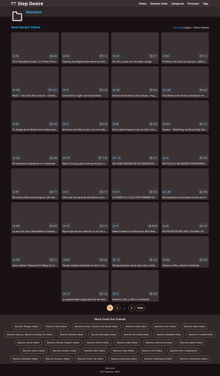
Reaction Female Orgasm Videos (63, 342)
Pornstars (193, 3)
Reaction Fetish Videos (98, 342)
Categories (177, 3)
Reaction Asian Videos (165, 326)
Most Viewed (201, 27)
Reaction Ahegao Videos (27, 326)
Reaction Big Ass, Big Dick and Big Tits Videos (30, 334)
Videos (143, 3)
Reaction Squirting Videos (124, 358)
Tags (205, 3)
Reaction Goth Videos (127, 342)
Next (140, 308)
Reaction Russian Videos (57, 358)
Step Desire (30, 3)
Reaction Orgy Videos (123, 350)
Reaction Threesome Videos (193, 358)
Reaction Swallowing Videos (158, 358)
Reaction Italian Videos (191, 342)
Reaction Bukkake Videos (169, 334)
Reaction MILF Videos (95, 350)
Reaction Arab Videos (136, 326)
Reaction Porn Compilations (184, 350)
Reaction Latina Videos (33, 350)
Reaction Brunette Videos (136, 334)
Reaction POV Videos (152, 350)
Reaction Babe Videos (194, 326)
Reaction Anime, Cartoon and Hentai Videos (96, 326)
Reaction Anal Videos (56, 326)
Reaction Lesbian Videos (65, 350)
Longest (187, 27)
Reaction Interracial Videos (158, 342)
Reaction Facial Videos (28, 342)
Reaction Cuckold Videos (201, 334)
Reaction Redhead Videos (25, 358)
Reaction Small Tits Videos (90, 358)
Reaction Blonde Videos (72, 334)
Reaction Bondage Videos (103, 334)
